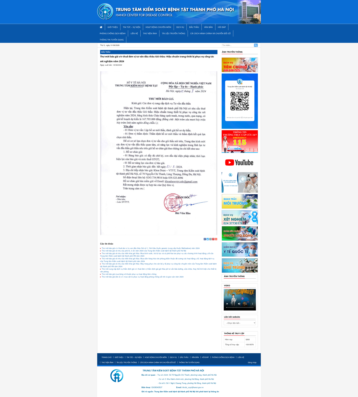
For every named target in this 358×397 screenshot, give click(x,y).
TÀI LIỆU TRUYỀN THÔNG (173, 33)
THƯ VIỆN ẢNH (150, 33)
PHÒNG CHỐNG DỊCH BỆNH (112, 33)
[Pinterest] (213, 239)
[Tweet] (207, 239)
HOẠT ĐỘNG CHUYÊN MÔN (158, 27)
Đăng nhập (252, 362)
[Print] (210, 239)
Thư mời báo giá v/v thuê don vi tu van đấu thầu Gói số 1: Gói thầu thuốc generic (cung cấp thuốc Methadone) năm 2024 (150, 248)
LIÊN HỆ (134, 33)
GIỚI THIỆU (113, 27)
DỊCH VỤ (180, 27)
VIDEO (227, 285)
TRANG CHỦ (107, 357)
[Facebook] (204, 239)
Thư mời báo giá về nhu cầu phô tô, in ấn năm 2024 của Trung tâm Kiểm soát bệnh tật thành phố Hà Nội (143, 250)
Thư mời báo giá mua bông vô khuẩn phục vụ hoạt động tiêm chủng (128, 274)
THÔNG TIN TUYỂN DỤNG (112, 39)
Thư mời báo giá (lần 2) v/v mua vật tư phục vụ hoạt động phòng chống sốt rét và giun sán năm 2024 (142, 276)
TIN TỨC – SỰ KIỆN (131, 27)
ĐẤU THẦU (194, 27)
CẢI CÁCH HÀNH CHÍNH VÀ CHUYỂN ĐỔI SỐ (210, 33)
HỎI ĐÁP (222, 27)
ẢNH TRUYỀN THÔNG (232, 52)
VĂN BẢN (208, 27)
